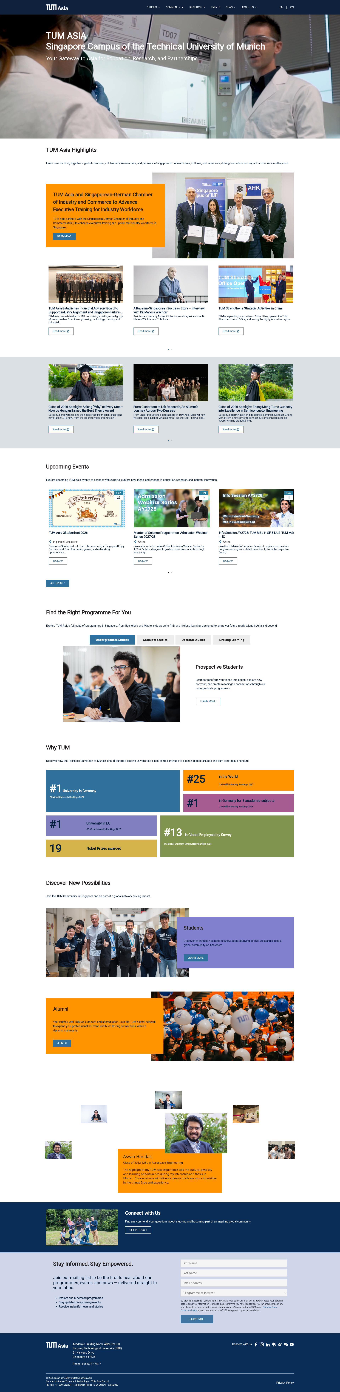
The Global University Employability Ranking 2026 (188, 844)
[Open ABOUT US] (256, 7)
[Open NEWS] (235, 7)
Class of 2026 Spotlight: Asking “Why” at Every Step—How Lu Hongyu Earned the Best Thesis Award (86, 409)
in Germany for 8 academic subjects (246, 800)
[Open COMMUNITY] (182, 7)
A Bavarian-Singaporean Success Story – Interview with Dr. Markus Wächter (169, 310)
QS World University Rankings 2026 (236, 806)
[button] (168, 349)
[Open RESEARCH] (204, 7)
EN (281, 7)
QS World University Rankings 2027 (67, 797)
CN (292, 7)
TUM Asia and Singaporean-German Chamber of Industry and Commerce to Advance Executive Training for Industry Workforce (103, 202)
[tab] (112, 640)
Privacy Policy (285, 1382)
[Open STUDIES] (159, 7)
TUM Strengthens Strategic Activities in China (250, 308)
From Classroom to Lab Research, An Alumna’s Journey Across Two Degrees (166, 409)
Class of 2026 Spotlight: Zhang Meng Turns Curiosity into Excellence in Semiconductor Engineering (255, 409)
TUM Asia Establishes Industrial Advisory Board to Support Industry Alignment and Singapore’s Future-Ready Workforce (85, 310)
